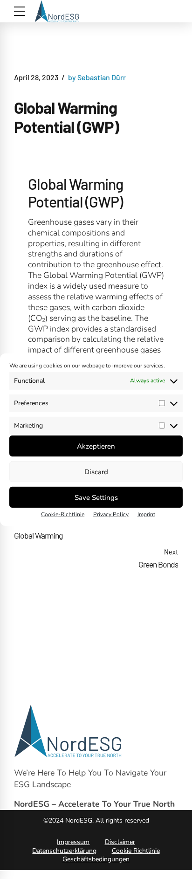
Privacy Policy (111, 514)
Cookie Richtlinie (136, 850)
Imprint (146, 514)
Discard (96, 471)
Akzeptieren (96, 445)
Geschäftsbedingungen (96, 859)
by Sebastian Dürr (97, 77)
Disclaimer (120, 841)
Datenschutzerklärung (64, 850)
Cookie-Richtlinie (62, 514)
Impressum (73, 841)
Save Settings (96, 497)
